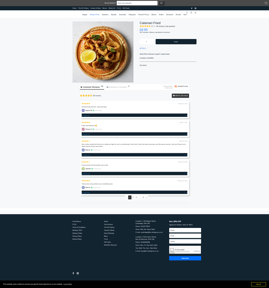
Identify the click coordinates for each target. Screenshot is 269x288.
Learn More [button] (67, 284)
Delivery (152, 32)
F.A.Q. (119, 8)
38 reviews (160, 26)
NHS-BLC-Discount (110, 245)
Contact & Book (95, 8)
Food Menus (77, 221)
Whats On (112, 8)
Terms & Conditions (79, 227)
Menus (104, 8)
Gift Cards (126, 8)
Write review (181, 96)
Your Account (108, 224)
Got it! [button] (258, 284)
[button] (265, 3)
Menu (106, 236)
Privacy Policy (77, 236)
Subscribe (185, 258)
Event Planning (109, 233)
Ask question (170, 26)
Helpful (85, 115)
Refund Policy (77, 239)
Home (75, 8)
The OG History (83, 8)
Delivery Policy (77, 233)
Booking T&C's (77, 230)
